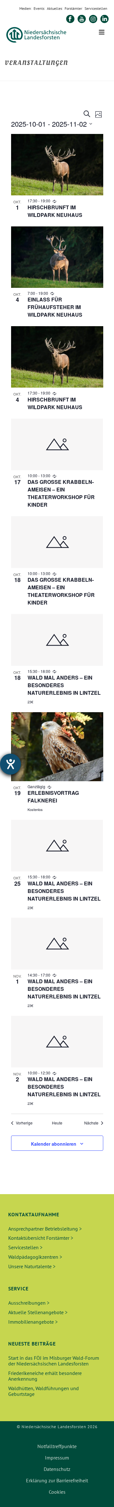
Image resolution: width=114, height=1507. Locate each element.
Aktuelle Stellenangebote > (37, 1312)
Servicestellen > (25, 1247)
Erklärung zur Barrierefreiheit (57, 1480)
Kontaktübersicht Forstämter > (40, 1238)
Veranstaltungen (60, 76)
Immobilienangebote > (33, 1322)
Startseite (30, 76)
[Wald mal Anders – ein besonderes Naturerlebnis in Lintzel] (57, 640)
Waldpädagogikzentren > (35, 1257)
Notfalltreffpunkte (57, 1446)
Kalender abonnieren (53, 1144)
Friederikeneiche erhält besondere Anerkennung (45, 1376)
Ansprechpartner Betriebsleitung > (45, 1228)
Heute (57, 1122)
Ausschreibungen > (28, 1303)
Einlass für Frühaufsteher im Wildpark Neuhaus (55, 307)
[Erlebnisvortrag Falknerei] (57, 746)
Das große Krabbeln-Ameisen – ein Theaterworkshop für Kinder (61, 493)
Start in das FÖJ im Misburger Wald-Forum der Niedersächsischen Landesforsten (53, 1360)
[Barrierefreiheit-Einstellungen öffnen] (10, 764)
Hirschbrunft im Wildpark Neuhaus (55, 211)
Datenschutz (57, 1469)
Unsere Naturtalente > (31, 1266)
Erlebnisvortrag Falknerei (53, 796)
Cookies (57, 1491)
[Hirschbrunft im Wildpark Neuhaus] (57, 164)
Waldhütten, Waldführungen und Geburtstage (43, 1391)
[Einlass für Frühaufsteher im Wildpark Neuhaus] (57, 257)
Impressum (57, 1457)
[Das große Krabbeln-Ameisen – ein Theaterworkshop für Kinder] (57, 444)
